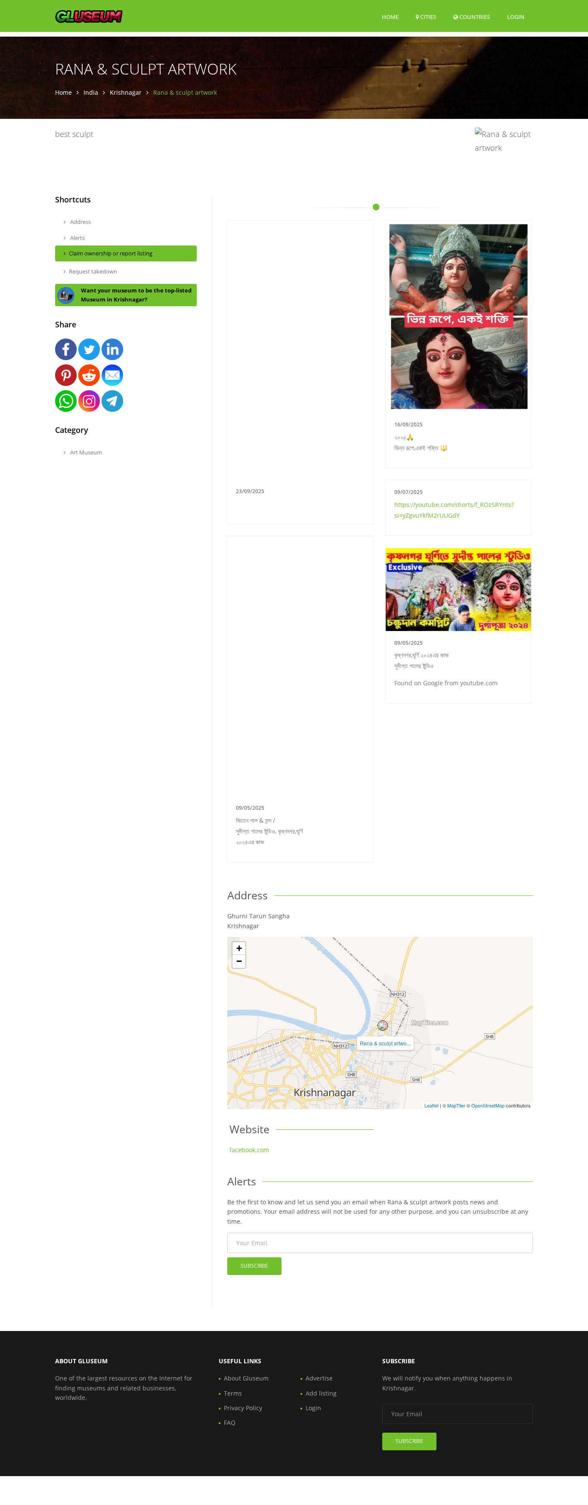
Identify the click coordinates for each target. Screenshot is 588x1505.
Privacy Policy (243, 1408)
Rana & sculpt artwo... (385, 1043)
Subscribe (254, 1265)
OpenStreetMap (487, 1105)
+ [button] (239, 948)
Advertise (319, 1378)
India (91, 92)
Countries (474, 16)
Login (515, 16)
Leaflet (431, 1105)
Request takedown (93, 271)
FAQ (229, 1422)
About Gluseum (246, 1378)
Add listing (321, 1393)
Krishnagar (126, 92)
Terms (233, 1393)
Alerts (77, 238)
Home (390, 17)
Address (80, 222)
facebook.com (249, 1150)
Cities (427, 17)
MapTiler (456, 1105)
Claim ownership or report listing (110, 253)
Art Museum (85, 452)
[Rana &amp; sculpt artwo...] (383, 1025)
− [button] (239, 961)
